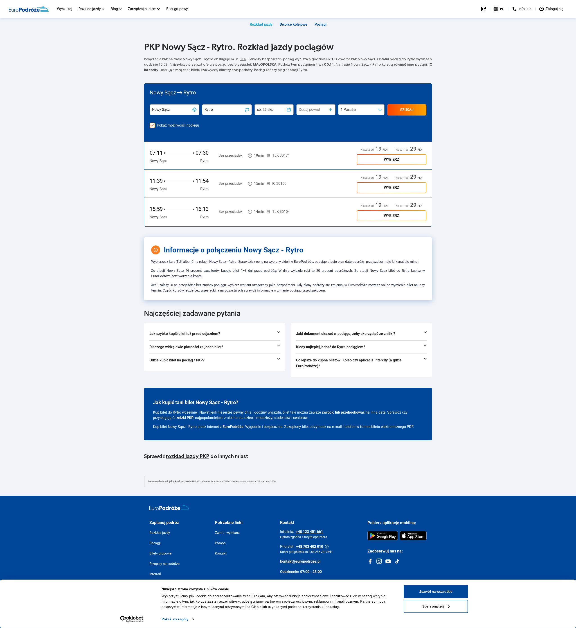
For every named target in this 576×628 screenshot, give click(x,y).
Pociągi (320, 24)
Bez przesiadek (230, 155)
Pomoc (220, 543)
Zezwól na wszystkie (435, 591)
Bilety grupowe (160, 553)
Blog (114, 9)
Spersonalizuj (433, 606)
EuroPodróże (233, 427)
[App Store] (413, 535)
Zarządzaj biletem (142, 9)
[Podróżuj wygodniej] (483, 9)
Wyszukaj (64, 9)
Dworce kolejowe (293, 24)
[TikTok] (397, 561)
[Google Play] (382, 535)
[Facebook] (370, 561)
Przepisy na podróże (164, 564)
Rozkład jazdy (90, 9)
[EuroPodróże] (169, 507)
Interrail (155, 574)
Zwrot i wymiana (227, 533)
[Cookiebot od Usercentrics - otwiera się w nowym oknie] (131, 619)
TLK (243, 59)
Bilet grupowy (177, 9)
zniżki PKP (185, 418)
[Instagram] (379, 561)
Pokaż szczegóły (175, 619)
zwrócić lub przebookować (343, 412)
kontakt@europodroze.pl (300, 561)
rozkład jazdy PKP (187, 456)
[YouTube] (388, 561)
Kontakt (221, 553)
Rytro (376, 64)
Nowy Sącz (360, 64)
